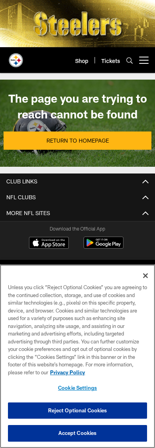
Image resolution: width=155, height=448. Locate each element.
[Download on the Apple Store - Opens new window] (49, 243)
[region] (77, 356)
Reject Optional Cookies (77, 410)
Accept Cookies (77, 433)
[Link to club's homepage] (15, 57)
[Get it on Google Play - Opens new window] (103, 246)
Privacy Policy (67, 372)
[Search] (129, 60)
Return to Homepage (77, 140)
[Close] (145, 275)
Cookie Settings (77, 388)
